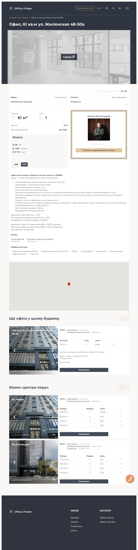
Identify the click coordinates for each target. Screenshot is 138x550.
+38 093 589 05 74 (99, 144)
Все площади (66, 431)
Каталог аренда (107, 517)
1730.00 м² (64, 459)
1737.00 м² (64, 468)
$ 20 (102, 468)
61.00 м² (63, 421)
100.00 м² (64, 425)
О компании (76, 526)
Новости (74, 522)
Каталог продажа (107, 522)
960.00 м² (64, 464)
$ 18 (102, 417)
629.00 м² (64, 412)
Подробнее (83, 370)
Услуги (74, 530)
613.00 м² (64, 417)
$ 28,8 (102, 412)
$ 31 (101, 459)
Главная (12, 18)
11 (90, 459)
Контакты (75, 517)
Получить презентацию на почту (99, 150)
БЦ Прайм (23, 18)
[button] (69, 284)
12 (90, 464)
